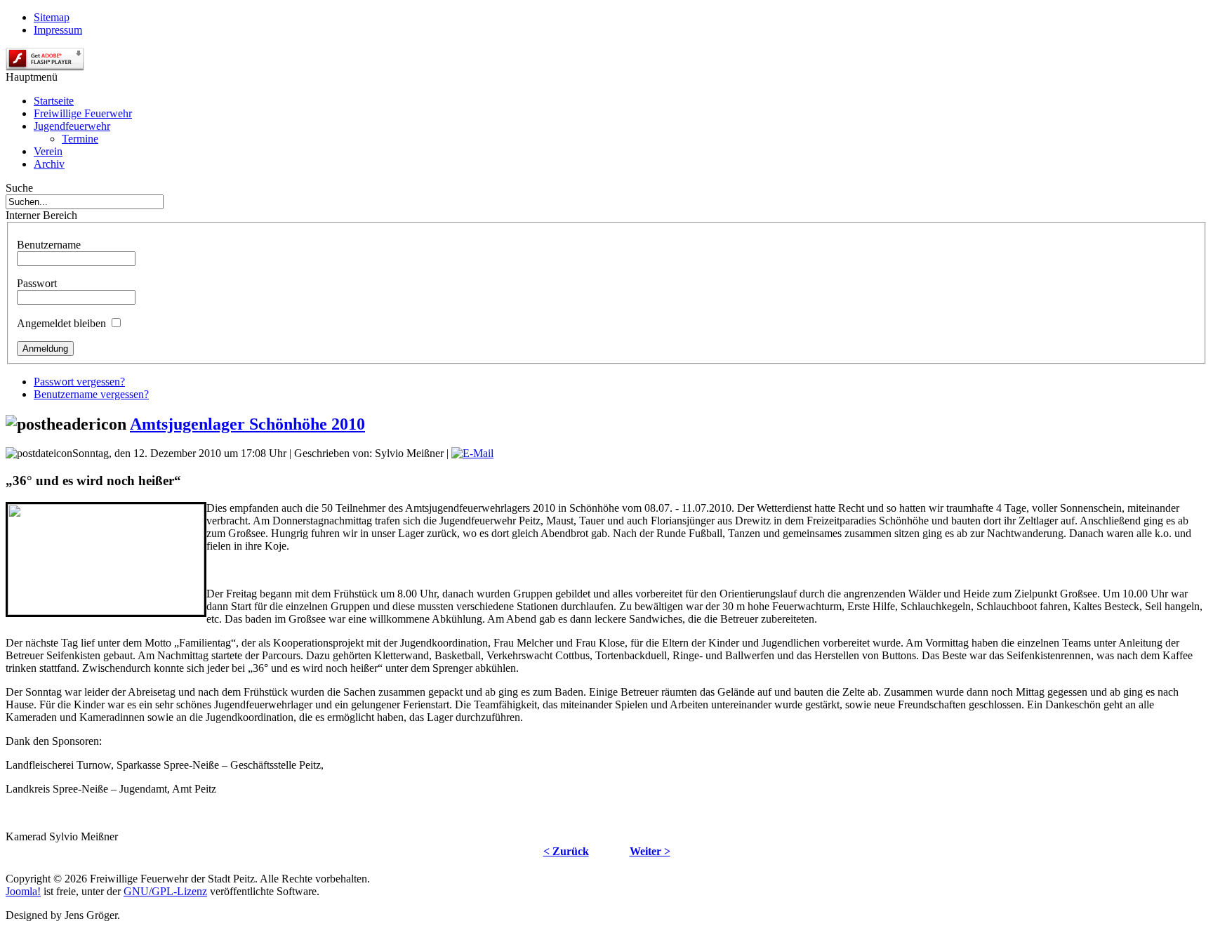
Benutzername (49, 245)
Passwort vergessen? (79, 382)
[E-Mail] (472, 453)
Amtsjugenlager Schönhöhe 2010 (247, 424)
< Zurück (566, 851)
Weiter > (650, 851)
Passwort (37, 283)
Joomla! (23, 891)
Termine (80, 139)
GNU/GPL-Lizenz (165, 891)
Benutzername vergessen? (91, 394)
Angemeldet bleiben (61, 323)
